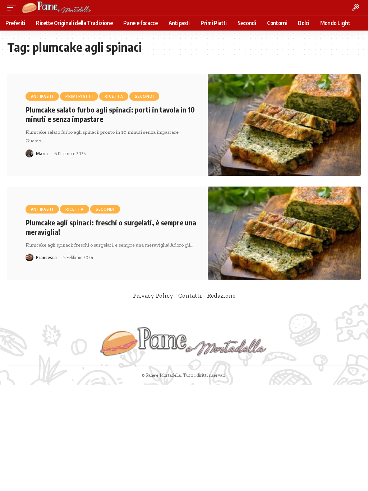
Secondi (144, 96)
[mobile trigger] (13, 7)
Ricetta (114, 96)
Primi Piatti (79, 96)
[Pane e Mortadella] (56, 7)
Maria (42, 153)
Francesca (46, 257)
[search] (355, 7)
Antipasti (42, 96)
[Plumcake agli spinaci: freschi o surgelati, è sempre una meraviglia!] (284, 233)
